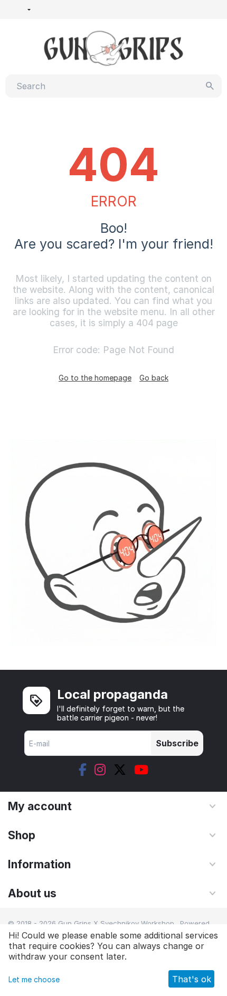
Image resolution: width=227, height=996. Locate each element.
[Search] (210, 86)
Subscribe (177, 743)
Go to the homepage (95, 377)
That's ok (191, 979)
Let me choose (34, 979)
